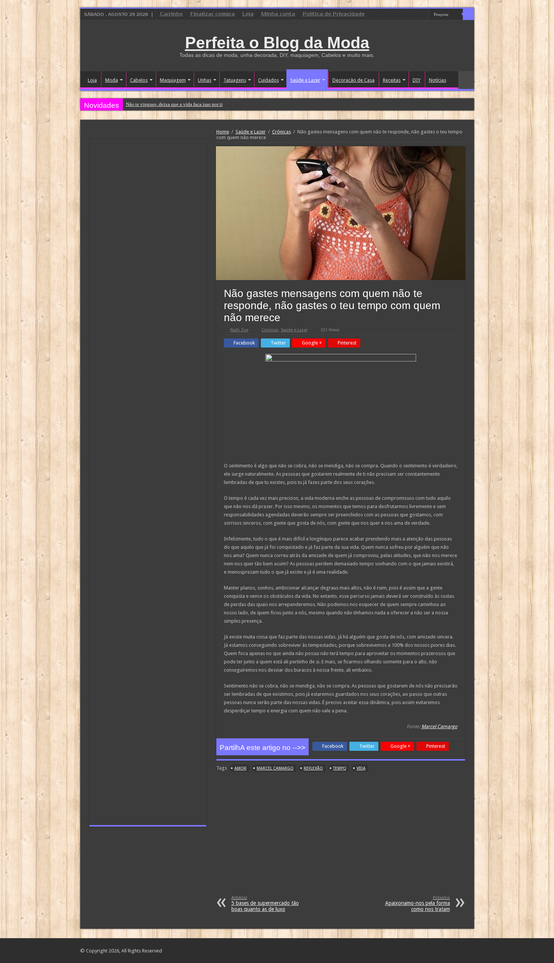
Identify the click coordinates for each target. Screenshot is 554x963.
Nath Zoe (239, 330)
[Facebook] (409, 14)
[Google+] (402, 14)
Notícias (437, 80)
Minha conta (278, 14)
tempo (339, 768)
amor (240, 768)
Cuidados (268, 80)
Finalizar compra (212, 14)
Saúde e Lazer (305, 80)
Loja (248, 14)
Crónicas (281, 132)
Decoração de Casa (353, 80)
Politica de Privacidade (334, 14)
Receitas (392, 80)
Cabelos (139, 80)
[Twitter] (416, 14)
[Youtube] (423, 14)
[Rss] (395, 14)
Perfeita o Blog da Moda (277, 43)
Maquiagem (173, 80)
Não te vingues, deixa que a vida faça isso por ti (174, 104)
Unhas (204, 80)
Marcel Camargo (439, 726)
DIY (417, 80)
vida (361, 768)
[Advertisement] (341, 838)
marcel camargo (275, 768)
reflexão (313, 768)
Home (222, 132)
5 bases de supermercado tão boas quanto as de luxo (265, 903)
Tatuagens (234, 80)
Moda (111, 80)
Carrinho (171, 14)
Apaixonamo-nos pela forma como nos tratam (417, 903)
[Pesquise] (468, 14)
